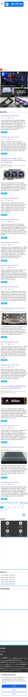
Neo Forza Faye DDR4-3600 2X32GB (12, 69)
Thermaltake (6, 670)
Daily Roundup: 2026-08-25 (8, 575)
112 (23, 505)
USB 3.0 (10, 670)
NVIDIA (14, 165)
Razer (23, 666)
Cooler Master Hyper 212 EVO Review (13, 308)
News (10, 117)
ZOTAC (19, 670)
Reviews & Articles (20, 165)
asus (15, 658)
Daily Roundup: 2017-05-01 (10, 219)
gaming (12, 660)
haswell (14, 662)
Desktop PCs (4, 165)
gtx (12, 662)
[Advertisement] (14, 22)
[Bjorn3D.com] (14, 4)
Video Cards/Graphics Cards (7, 166)
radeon (20, 666)
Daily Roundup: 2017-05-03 (10, 137)
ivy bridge (25, 662)
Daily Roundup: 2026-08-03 (8, 581)
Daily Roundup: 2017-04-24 (10, 365)
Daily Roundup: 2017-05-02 (10, 198)
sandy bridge (12, 668)
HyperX (18, 662)
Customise (14, 690)
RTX (8, 668)
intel (21, 662)
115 (9, 507)
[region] (14, 684)
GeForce (18, 660)
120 (15, 507)
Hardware (10, 165)
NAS (19, 664)
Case (18, 658)
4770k (1, 658)
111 (19, 505)
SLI (24, 669)
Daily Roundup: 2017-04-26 (10, 287)
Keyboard (2, 664)
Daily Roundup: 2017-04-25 (10, 342)
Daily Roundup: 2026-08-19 (8, 577)
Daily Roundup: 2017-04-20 (10, 482)
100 (12, 503)
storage (1, 670)
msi (17, 664)
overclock (8, 666)
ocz (3, 666)
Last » (6, 509)
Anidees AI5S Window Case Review (12, 447)
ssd (26, 669)
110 (16, 503)
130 (18, 507)
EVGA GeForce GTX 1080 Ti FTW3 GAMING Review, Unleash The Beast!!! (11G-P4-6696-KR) (13, 160)
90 (9, 503)
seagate (20, 668)
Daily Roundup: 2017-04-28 (10, 242)
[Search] (24, 515)
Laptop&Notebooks (17, 391)
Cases (3, 450)
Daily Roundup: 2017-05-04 (10, 116)
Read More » (4, 132)
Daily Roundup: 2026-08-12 (8, 579)
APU (12, 658)
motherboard (13, 664)
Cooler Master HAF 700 (8, 86)
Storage (13, 392)
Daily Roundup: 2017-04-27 (10, 265)
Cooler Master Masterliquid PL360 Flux (19, 104)
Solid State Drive (8, 392)
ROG (6, 668)
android (9, 658)
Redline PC (3, 651)
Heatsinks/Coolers (10, 311)
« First (2, 503)
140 (22, 507)
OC (1, 667)
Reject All (14, 693)
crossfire (6, 660)
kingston (7, 664)
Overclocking (15, 666)
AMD (5, 658)
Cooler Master (23, 658)
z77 (15, 670)
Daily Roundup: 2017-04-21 (10, 426)
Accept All (14, 686)
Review (2, 669)
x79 (13, 670)
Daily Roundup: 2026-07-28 (8, 584)
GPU (9, 662)
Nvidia (23, 664)
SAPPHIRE (17, 668)
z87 (16, 670)
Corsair (1, 660)
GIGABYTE (4, 662)
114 (5, 507)
